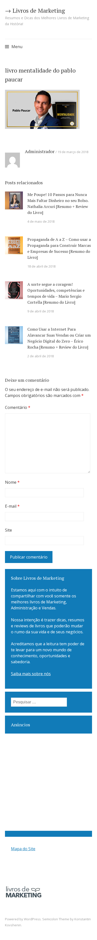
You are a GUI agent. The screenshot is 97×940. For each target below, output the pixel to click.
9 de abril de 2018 (40, 311)
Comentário (17, 407)
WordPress (32, 919)
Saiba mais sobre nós (31, 673)
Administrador (39, 151)
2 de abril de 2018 (40, 356)
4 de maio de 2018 (40, 221)
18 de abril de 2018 (41, 266)
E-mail (12, 506)
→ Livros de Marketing (35, 10)
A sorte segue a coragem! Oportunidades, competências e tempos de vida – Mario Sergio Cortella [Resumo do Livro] (56, 293)
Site (8, 530)
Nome (12, 482)
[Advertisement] (48, 782)
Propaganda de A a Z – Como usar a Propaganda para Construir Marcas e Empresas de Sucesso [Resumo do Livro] (59, 248)
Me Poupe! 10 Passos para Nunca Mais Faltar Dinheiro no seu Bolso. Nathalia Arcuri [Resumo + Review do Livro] (57, 203)
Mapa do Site (23, 848)
